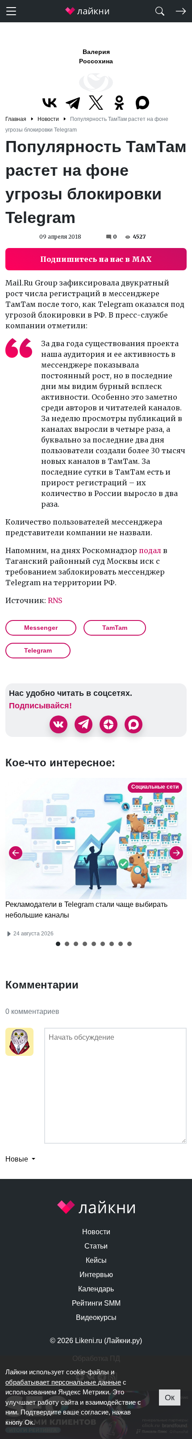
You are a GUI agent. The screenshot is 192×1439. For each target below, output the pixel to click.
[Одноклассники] (119, 102)
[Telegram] (72, 102)
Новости (96, 1232)
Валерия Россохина (96, 56)
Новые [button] (17, 1159)
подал (150, 550)
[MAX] (142, 102)
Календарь (96, 1289)
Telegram (38, 650)
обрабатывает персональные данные (63, 1382)
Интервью (96, 1274)
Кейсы (96, 1260)
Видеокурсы (96, 1317)
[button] (58, 944)
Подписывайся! (40, 705)
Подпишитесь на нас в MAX (96, 259)
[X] (96, 102)
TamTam (114, 627)
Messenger (41, 627)
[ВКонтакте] (49, 102)
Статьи (96, 1246)
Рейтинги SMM (96, 1303)
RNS (55, 600)
